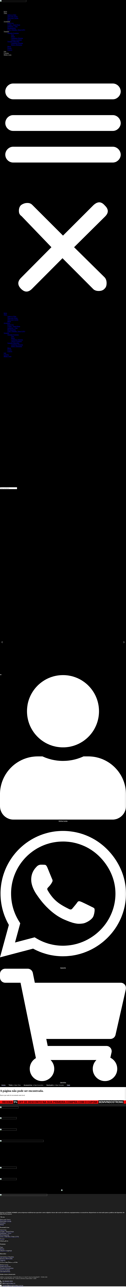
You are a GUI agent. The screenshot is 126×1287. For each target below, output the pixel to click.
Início (5, 11)
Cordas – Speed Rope (13, 25)
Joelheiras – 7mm (12, 26)
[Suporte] (63, 965)
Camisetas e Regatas (17, 38)
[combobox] (8, 488)
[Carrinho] (63, 1080)
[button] (63, 184)
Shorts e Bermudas (16, 45)
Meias (9, 20)
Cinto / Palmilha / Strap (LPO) (16, 30)
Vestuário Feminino (13, 33)
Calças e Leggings (16, 40)
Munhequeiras (11, 28)
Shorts (13, 36)
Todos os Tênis (11, 15)
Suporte (63, 968)
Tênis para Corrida (12, 18)
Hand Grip (10, 23)
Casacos (9, 50)
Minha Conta (7, 55)
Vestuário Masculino (13, 41)
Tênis (5, 13)
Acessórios (7, 21)
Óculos (9, 48)
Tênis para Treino (12, 16)
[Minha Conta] (63, 818)
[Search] (0, 674)
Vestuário (6, 31)
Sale (5, 51)
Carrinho (6, 53)
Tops (12, 35)
